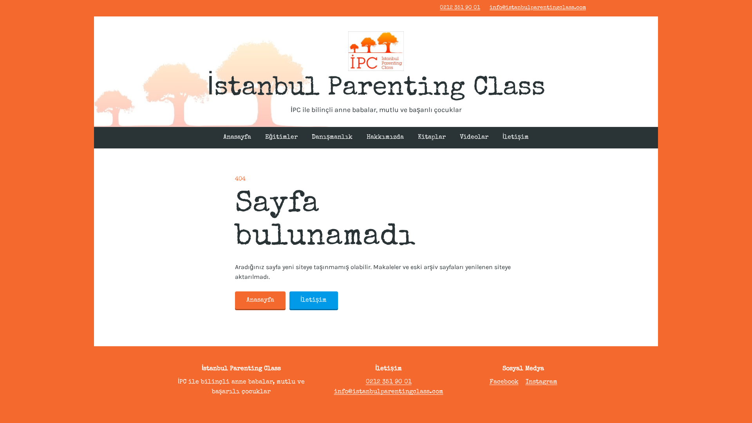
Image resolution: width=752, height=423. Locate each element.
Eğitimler (281, 137)
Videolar (474, 137)
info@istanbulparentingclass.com (538, 8)
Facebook (504, 382)
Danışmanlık (332, 137)
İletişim (516, 137)
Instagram (541, 382)
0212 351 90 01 (460, 8)
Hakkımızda (385, 137)
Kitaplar (432, 137)
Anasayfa (237, 137)
